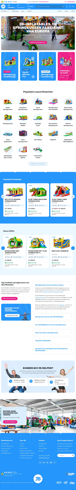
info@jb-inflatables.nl (44, 458)
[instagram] (50, 462)
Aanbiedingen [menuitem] (15, 11)
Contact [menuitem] (73, 11)
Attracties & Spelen (47, 292)
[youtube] (47, 462)
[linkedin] (43, 462)
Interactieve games (58, 292)
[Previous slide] (3, 196)
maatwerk (61, 305)
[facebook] (40, 462)
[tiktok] (54, 462)
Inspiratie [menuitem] (29, 11)
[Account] (66, 6)
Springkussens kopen (40, 297)
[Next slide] (73, 196)
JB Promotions (21, 6)
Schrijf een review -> (9, 475)
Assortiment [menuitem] (4, 11)
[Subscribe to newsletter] (73, 455)
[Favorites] (70, 6)
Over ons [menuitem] (60, 11)
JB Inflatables (11, 6)
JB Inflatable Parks (30, 6)
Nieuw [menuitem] (22, 11)
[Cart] (73, 6)
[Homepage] (3, 6)
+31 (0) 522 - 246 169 (44, 455)
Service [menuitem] (66, 11)
